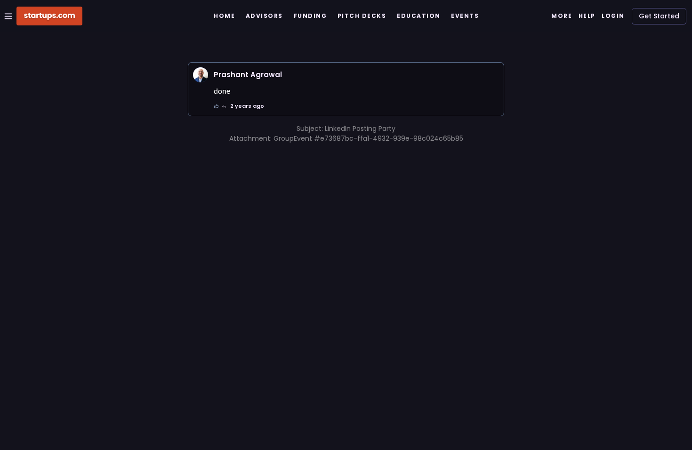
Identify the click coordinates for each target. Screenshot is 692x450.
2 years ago (247, 106)
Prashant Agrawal (248, 75)
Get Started (659, 16)
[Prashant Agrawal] (200, 74)
